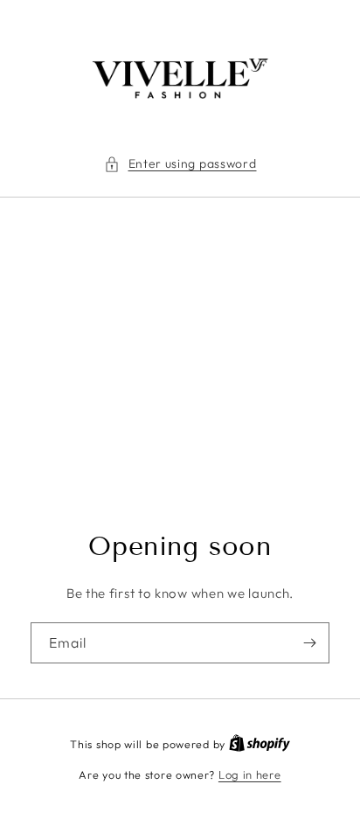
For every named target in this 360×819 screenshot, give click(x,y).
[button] (180, 164)
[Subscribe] (309, 642)
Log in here (249, 774)
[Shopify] (259, 744)
